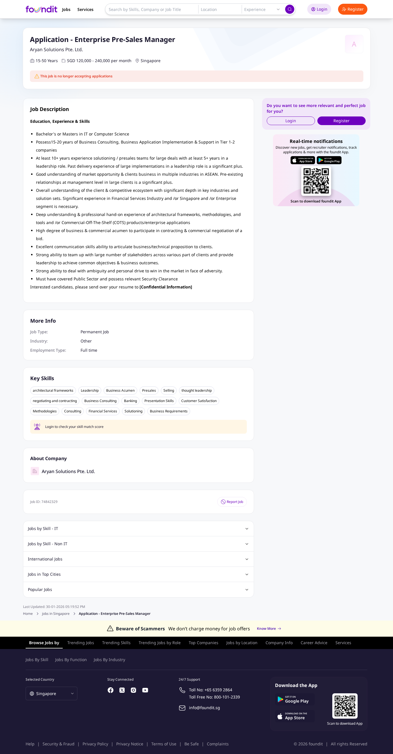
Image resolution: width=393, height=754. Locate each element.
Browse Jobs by (44, 642)
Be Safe (191, 744)
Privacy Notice (129, 744)
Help (30, 744)
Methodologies (45, 411)
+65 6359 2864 (218, 689)
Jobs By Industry (109, 659)
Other (86, 341)
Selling (168, 390)
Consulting (72, 411)
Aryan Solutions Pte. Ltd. (56, 49)
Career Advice (314, 642)
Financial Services (103, 411)
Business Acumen (120, 390)
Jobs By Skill (37, 659)
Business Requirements (169, 411)
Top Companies (203, 642)
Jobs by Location (241, 642)
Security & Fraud (59, 744)
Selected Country (40, 679)
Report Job (235, 501)
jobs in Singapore (56, 613)
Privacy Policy (95, 744)
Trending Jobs (80, 642)
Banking (130, 401)
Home (28, 613)
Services (85, 9)
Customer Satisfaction (199, 401)
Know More (266, 628)
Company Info (279, 642)
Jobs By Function (71, 659)
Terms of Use (163, 744)
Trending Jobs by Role (160, 642)
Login (322, 9)
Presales (149, 390)
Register (356, 9)
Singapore (151, 60)
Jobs (66, 9)
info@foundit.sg (204, 707)
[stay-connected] (110, 690)
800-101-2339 (227, 697)
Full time (89, 350)
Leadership (90, 390)
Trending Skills (116, 642)
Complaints (218, 744)
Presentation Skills (159, 401)
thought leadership (197, 390)
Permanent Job (95, 331)
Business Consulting (100, 401)
